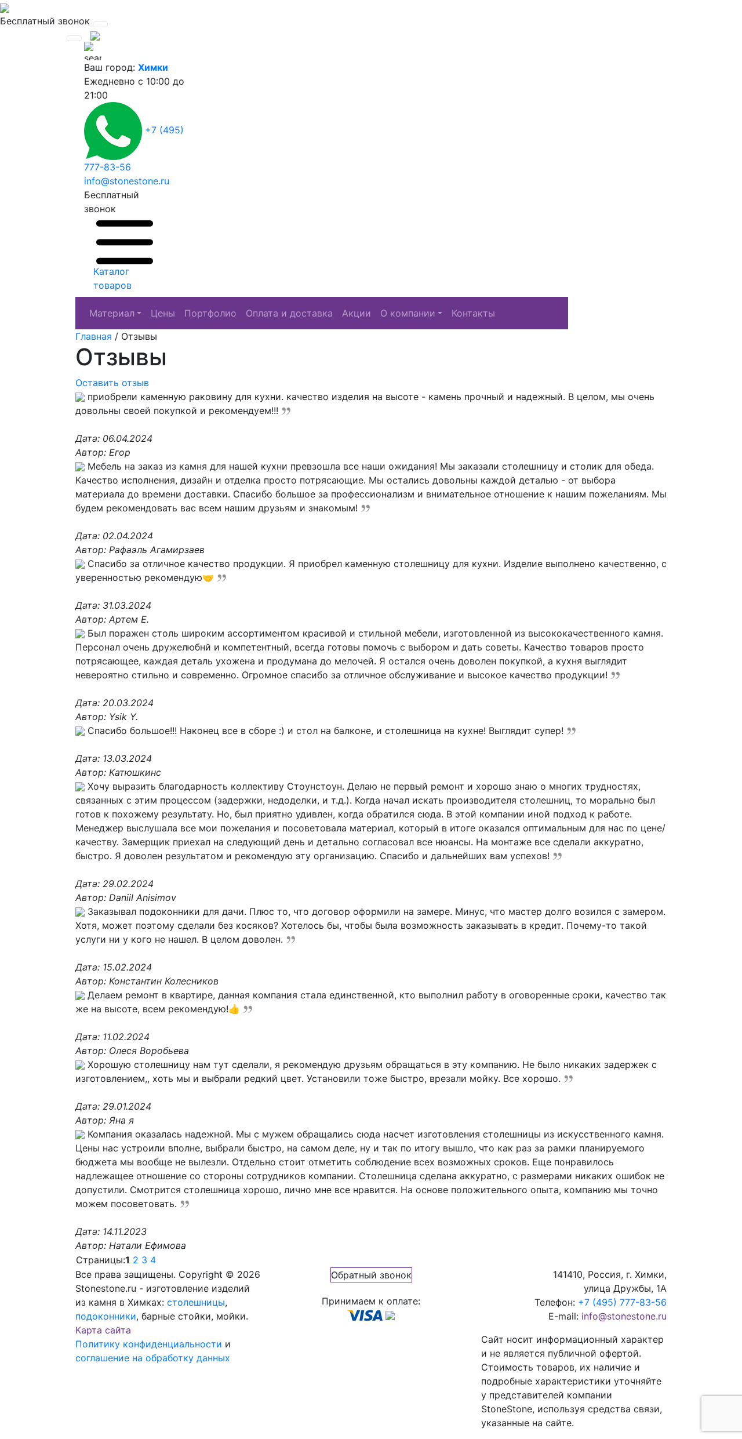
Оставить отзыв (112, 382)
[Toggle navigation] (100, 24)
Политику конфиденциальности (148, 1344)
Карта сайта (103, 1330)
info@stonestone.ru (126, 181)
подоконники (105, 1316)
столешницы (196, 1302)
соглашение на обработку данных (152, 1358)
